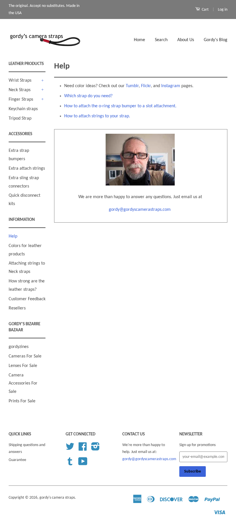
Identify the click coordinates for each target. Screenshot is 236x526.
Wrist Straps (20, 80)
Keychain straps (23, 109)
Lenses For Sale (23, 366)
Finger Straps (21, 99)
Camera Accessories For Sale (23, 383)
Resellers (17, 308)
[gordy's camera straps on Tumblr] (70, 464)
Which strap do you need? (88, 96)
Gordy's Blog (215, 40)
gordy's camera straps (57, 498)
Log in (222, 9)
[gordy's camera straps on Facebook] (82, 449)
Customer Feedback (27, 299)
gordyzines (18, 347)
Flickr (146, 86)
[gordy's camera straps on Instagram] (95, 449)
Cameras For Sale (25, 356)
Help (13, 236)
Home (139, 40)
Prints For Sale (22, 401)
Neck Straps (20, 90)
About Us (185, 40)
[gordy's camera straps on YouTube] (82, 464)
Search (161, 40)
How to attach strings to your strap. (97, 116)
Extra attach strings (27, 168)
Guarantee (17, 460)
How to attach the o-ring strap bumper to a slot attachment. (120, 106)
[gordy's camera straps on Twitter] (70, 449)
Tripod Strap (20, 118)
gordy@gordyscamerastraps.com (140, 209)
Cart (205, 9)
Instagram (170, 86)
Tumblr (132, 86)
